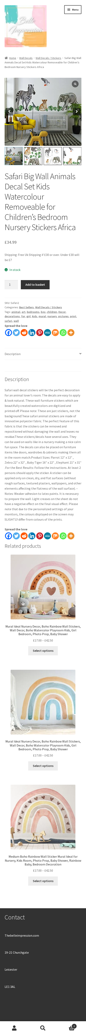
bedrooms (33, 312)
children (52, 312)
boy (43, 312)
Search (43, 1028)
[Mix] (55, 332)
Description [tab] (13, 354)
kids (34, 316)
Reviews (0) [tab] (12, 365)
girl (28, 316)
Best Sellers (26, 307)
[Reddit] (24, 332)
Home (12, 58)
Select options (43, 651)
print (73, 316)
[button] (76, 112)
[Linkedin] (31, 332)
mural (42, 316)
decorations (12, 316)
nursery (52, 316)
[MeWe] (47, 332)
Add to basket (35, 284)
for (23, 316)
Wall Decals (26, 58)
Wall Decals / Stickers (48, 58)
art (23, 312)
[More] (70, 332)
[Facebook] (8, 332)
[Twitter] (16, 332)
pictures (63, 316)
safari (8, 321)
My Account (14, 1028)
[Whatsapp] (63, 332)
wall (16, 321)
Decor (62, 312)
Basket (66, 1025)
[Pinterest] (39, 332)
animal (15, 312)
